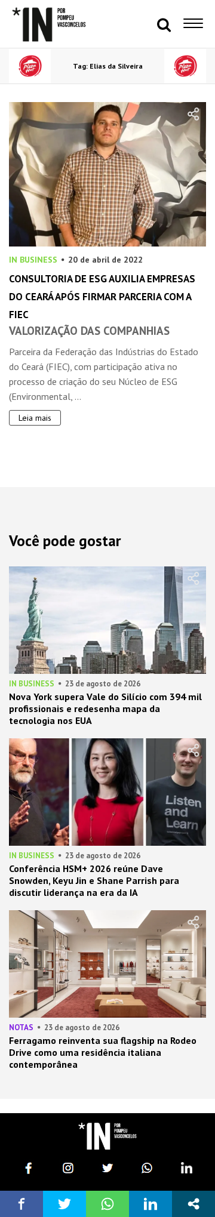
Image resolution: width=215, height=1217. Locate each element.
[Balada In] (107, 1136)
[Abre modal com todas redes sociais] (193, 1204)
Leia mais (35, 417)
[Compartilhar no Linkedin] (150, 1204)
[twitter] (107, 1168)
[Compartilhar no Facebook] (21, 1204)
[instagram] (68, 1168)
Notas (21, 1027)
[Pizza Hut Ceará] (30, 66)
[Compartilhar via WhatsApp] (107, 1204)
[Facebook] (29, 1168)
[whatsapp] (147, 1168)
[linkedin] (186, 1168)
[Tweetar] (64, 1204)
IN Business (33, 259)
